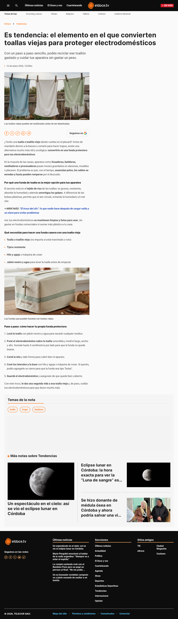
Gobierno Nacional (122, 14)
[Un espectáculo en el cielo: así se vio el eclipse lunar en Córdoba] (41, 481)
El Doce (7, 24)
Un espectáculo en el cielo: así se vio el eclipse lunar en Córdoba (38, 508)
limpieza (39, 409)
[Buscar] (16, 5)
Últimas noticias (34, 5)
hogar (25, 409)
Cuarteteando (74, 5)
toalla (12, 409)
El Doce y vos (55, 5)
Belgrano (70, 14)
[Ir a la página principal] (98, 5)
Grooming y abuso (34, 14)
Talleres (86, 14)
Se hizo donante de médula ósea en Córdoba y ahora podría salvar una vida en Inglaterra (102, 510)
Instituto (102, 14)
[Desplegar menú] (6, 5)
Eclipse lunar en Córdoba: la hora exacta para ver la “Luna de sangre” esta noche (102, 475)
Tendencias (21, 24)
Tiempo (54, 14)
